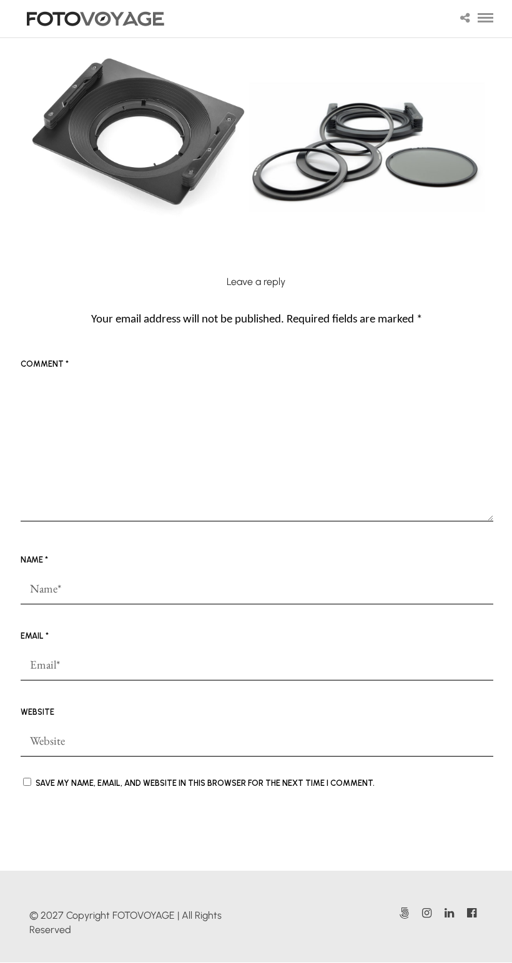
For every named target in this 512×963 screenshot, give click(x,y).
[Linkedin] (449, 913)
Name (34, 559)
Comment (45, 364)
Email (35, 636)
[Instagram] (426, 913)
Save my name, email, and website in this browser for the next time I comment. (205, 783)
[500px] (404, 913)
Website (37, 712)
